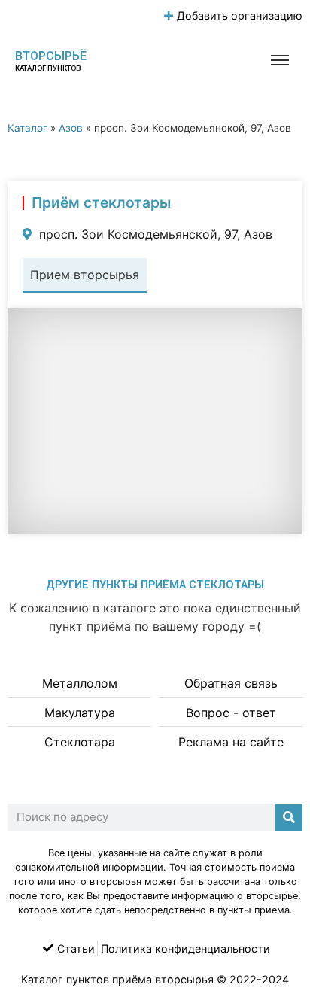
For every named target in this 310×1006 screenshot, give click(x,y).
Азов (71, 128)
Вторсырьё (51, 56)
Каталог (27, 128)
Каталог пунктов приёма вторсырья (117, 979)
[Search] (288, 817)
